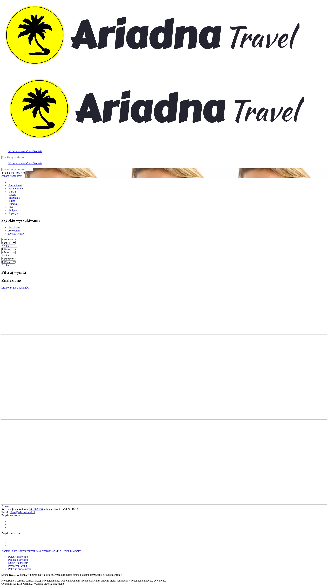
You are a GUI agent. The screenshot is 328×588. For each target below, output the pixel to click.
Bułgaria (13, 210)
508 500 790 (18, 172)
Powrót (5, 506)
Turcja (12, 191)
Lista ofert (7, 287)
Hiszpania (14, 197)
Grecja (12, 194)
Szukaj (5, 245)
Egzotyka (13, 213)
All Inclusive (15, 188)
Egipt (11, 200)
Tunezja (12, 203)
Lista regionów (21, 287)
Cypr (11, 207)
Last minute (15, 185)
